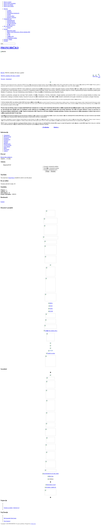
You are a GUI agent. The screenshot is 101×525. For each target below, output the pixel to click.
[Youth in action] (50, 353)
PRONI (2, 72)
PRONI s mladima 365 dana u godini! (10, 75)
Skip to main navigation (10, 3)
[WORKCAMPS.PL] (50, 487)
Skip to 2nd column (9, 6)
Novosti (3, 79)
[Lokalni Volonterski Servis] (50, 276)
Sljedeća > (56, 127)
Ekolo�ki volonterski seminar (51, 168)
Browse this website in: (6, 157)
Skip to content (7, 2)
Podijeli (2, 201)
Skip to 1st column (8, 4)
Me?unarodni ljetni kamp (10, 518)
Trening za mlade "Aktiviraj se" (12, 507)
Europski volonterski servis (50, 169)
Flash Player (11, 177)
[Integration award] (51, 484)
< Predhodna (45, 127)
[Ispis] (96, 76)
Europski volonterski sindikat (51, 166)
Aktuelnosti (9, 79)
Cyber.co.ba (33, 523)
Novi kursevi (7, 521)
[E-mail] (99, 77)
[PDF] (94, 76)
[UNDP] (50, 350)
